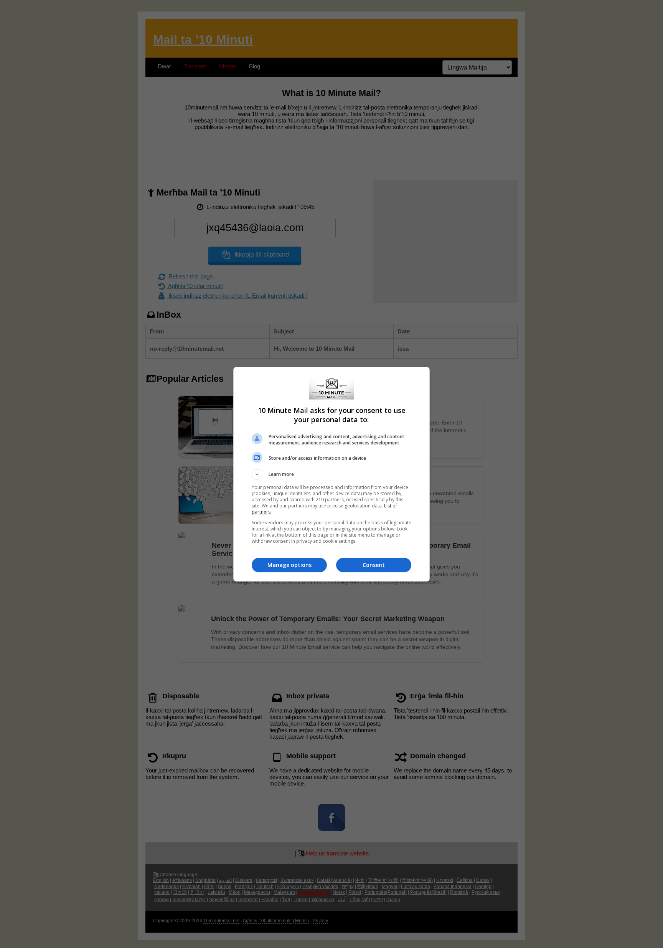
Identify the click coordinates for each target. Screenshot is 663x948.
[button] (331, 474)
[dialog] (331, 474)
